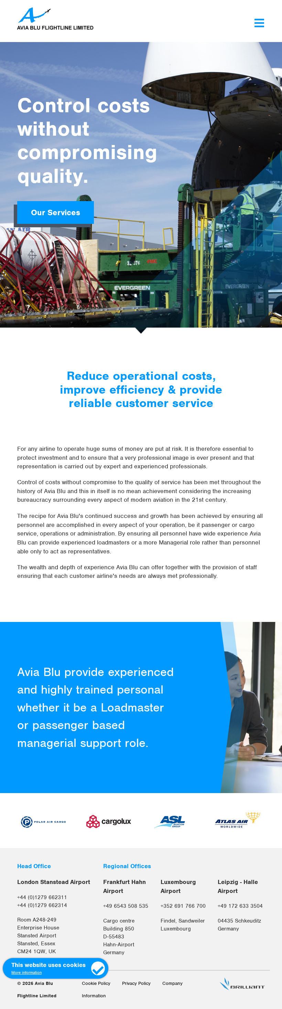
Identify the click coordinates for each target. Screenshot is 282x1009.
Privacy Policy (136, 983)
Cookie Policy (96, 983)
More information (26, 972)
